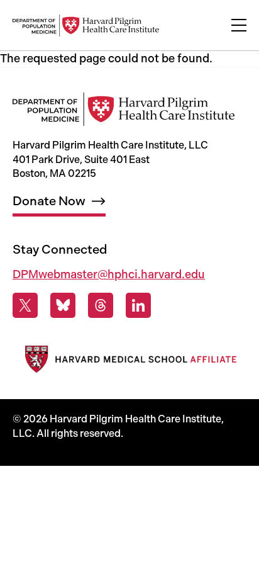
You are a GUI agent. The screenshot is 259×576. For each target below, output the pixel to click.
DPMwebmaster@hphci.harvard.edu (109, 274)
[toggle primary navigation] (238, 25)
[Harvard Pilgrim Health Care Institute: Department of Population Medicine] (86, 25)
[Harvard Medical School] (129, 361)
